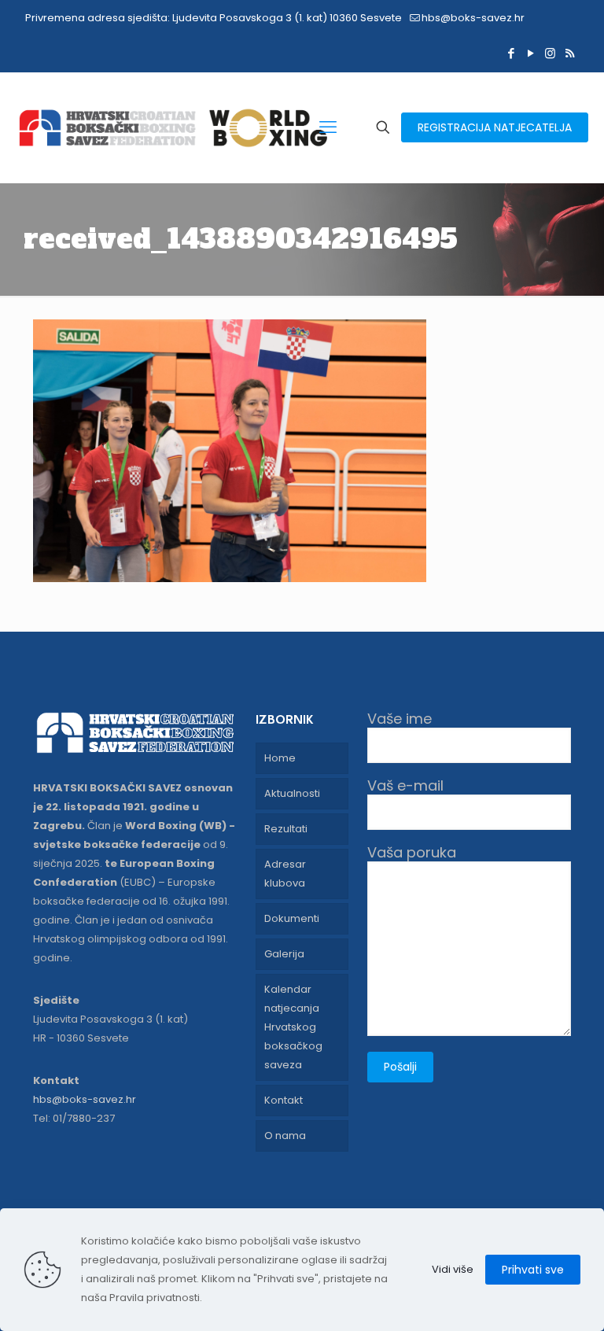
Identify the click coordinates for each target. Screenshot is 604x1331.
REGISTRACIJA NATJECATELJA (495, 127)
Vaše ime (399, 719)
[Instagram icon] (550, 53)
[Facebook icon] (511, 53)
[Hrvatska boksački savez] (173, 127)
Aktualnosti (292, 793)
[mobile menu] (328, 127)
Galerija (284, 953)
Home (280, 757)
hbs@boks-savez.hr (473, 17)
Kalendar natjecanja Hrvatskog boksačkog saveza (293, 1027)
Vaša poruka (411, 853)
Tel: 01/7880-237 (74, 1118)
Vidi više (452, 1269)
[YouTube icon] (530, 53)
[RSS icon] (570, 53)
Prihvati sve (533, 1270)
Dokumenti (291, 918)
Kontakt (283, 1100)
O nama (285, 1135)
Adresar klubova (285, 873)
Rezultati (286, 828)
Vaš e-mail (405, 786)
